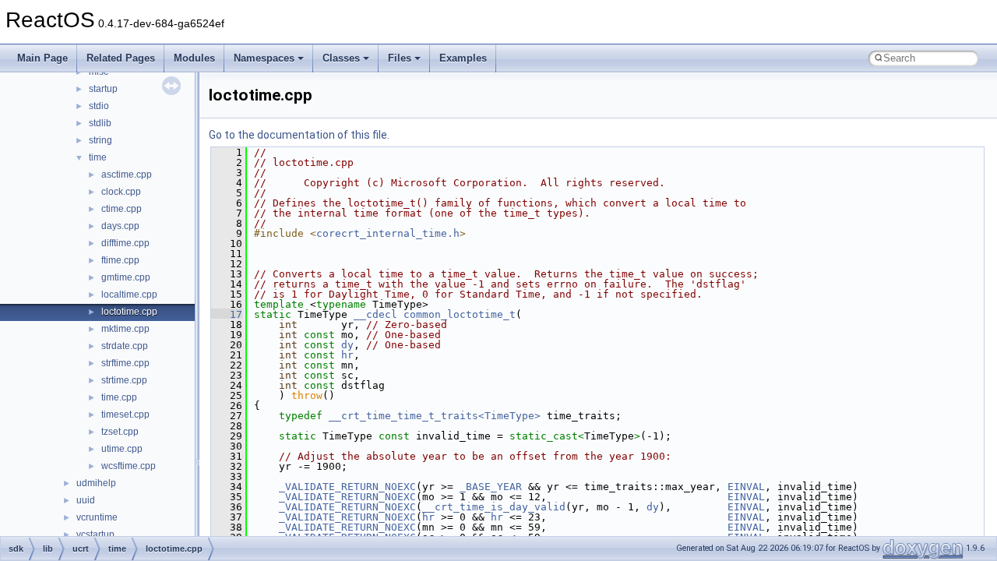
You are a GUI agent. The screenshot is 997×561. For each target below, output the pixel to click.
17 (226, 314)
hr (347, 355)
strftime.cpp (125, 363)
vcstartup (95, 534)
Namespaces (264, 58)
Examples (463, 58)
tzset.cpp (120, 431)
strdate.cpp (124, 345)
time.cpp (119, 397)
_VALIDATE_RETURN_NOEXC (347, 486)
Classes (341, 58)
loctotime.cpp (129, 311)
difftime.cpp (125, 243)
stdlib (100, 123)
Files (399, 58)
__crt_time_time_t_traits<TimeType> (435, 416)
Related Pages (120, 58)
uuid (85, 500)
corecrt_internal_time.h (388, 233)
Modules (194, 58)
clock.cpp (121, 191)
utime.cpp (122, 448)
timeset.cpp (125, 414)
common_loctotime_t (459, 314)
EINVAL (746, 486)
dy (347, 345)
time (98, 157)
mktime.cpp (125, 328)
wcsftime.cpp (128, 465)
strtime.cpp (124, 380)
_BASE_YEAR (491, 486)
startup (103, 88)
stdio (99, 106)
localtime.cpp (129, 294)
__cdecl (375, 314)
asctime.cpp (126, 174)
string (100, 140)
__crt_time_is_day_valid (493, 507)
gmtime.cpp (125, 277)
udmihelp (96, 483)
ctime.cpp (121, 208)
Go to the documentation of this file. (299, 135)
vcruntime (97, 517)
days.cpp (120, 226)
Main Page (42, 58)
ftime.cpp (120, 260)
